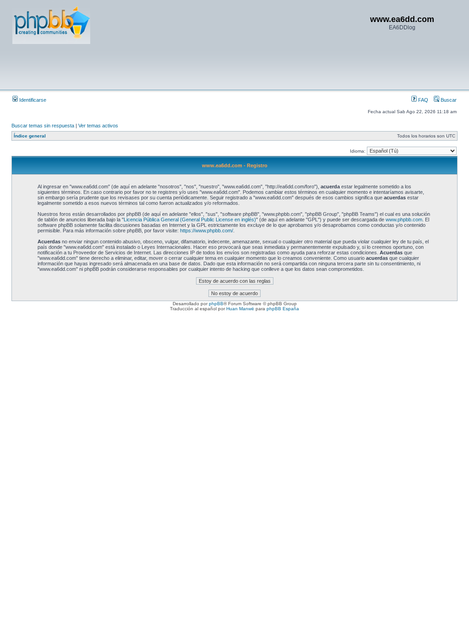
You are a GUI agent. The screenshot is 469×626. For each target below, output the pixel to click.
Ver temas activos (98, 125)
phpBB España (283, 308)
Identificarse (32, 100)
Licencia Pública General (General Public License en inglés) (190, 219)
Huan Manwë (240, 308)
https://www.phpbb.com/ (206, 230)
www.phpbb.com (404, 219)
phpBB (216, 303)
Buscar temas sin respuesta (42, 125)
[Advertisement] (179, 66)
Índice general (30, 135)
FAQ (422, 100)
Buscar (448, 100)
